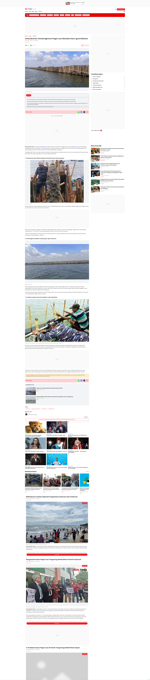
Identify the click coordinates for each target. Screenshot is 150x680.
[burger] (124, 11)
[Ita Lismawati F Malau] (26, 414)
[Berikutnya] (89, 479)
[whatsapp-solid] (79, 112)
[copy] (87, 112)
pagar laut (74, 146)
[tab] (29, 95)
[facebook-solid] (81, 112)
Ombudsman (42, 146)
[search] (115, 9)
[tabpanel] (57, 103)
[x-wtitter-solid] (84, 112)
